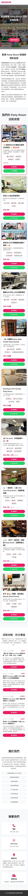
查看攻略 (15, 667)
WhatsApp (15, 218)
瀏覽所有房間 (14, 40)
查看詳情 (15, 166)
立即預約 (15, 170)
